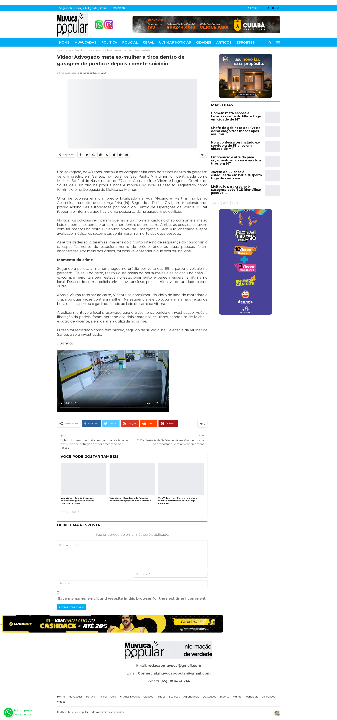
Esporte (224, 696)
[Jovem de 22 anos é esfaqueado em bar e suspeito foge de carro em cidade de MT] (272, 176)
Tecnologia (251, 696)
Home (64, 42)
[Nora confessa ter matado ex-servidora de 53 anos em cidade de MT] (272, 146)
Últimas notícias (175, 42)
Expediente (119, 7)
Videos (61, 701)
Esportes (246, 42)
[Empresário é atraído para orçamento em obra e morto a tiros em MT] (272, 161)
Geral (148, 42)
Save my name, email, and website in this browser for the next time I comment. (132, 598)
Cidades (203, 42)
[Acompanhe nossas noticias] (8, 712)
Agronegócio (191, 696)
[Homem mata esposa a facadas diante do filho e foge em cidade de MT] (272, 117)
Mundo (237, 696)
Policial (130, 42)
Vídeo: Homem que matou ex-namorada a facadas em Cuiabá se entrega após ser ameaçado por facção (94, 444)
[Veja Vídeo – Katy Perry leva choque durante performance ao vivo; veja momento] (181, 479)
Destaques (209, 696)
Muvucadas (85, 42)
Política (109, 42)
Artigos (224, 42)
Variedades (268, 696)
